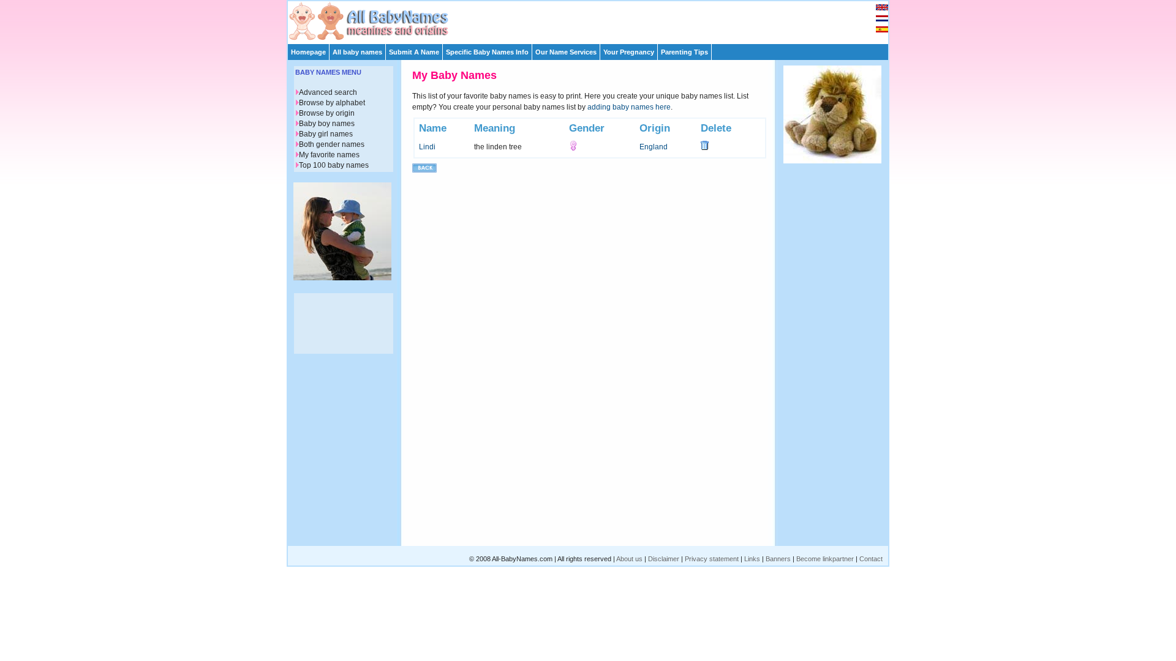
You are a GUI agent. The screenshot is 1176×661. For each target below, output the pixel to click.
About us (629, 558)
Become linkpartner (825, 558)
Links (752, 558)
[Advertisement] (593, 19)
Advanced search (328, 92)
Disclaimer (663, 558)
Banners (778, 558)
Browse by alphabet (332, 103)
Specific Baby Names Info (487, 52)
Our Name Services (566, 52)
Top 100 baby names (334, 165)
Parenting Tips (684, 52)
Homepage (308, 52)
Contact (871, 558)
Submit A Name (414, 52)
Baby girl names (326, 134)
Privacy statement (712, 558)
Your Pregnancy (628, 52)
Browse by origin (327, 113)
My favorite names (329, 155)
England (653, 147)
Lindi (427, 147)
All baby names (357, 52)
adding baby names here (629, 107)
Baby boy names (327, 123)
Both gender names (331, 144)
